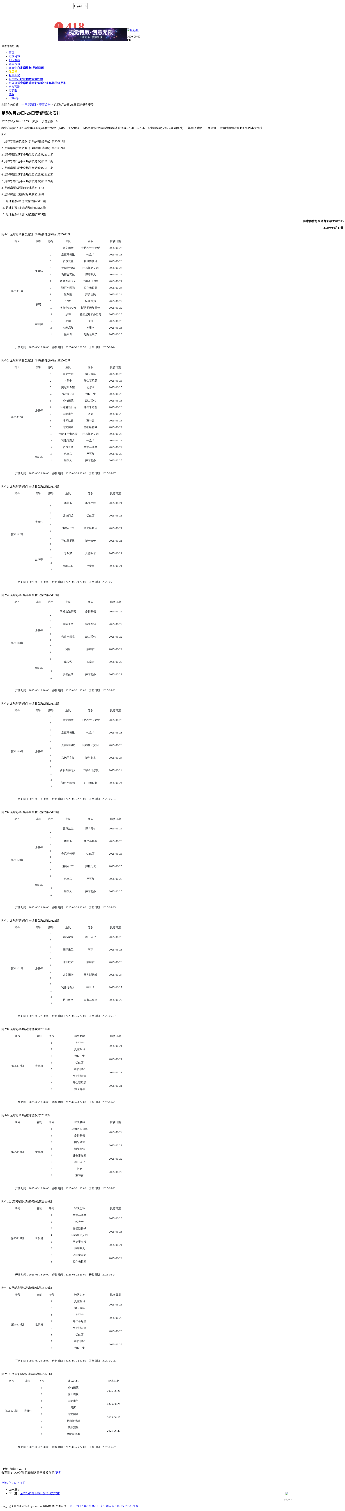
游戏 (11, 94)
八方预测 (14, 86)
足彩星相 (26, 67)
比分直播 (14, 82)
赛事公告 (44, 104)
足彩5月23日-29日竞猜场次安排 (40, 1493)
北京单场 (49, 82)
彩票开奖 (14, 75)
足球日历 (38, 67)
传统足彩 (60, 82)
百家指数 (37, 79)
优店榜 (13, 71)
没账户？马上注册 (13, 1482)
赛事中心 (14, 67)
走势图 (13, 90)
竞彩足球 (26, 82)
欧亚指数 (26, 79)
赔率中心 (14, 79)
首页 (11, 52)
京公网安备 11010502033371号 (119, 1506)
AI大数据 (14, 60)
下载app (14, 98)
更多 (58, 1472)
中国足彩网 (29, 104)
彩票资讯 (14, 64)
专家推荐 (14, 56)
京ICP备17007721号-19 (84, 1506)
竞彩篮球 (37, 82)
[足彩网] (133, 30)
